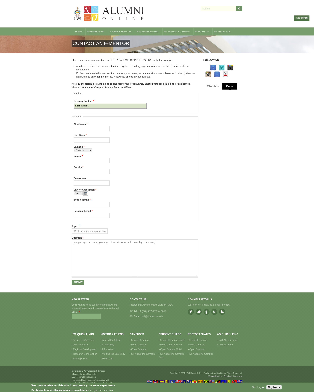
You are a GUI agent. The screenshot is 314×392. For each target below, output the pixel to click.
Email (76, 311)
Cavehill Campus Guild (172, 340)
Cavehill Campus (140, 340)
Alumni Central (147, 32)
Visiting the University (113, 354)
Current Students (176, 32)
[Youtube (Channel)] (225, 76)
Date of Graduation (85, 189)
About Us (201, 32)
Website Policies (215, 376)
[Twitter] (222, 69)
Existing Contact (84, 101)
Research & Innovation (85, 354)
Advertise (238, 376)
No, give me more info (101, 390)
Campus (79, 146)
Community (108, 344)
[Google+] (230, 69)
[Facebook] (213, 69)
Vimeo (214, 312)
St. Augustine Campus (143, 354)
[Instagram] (208, 76)
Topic (75, 226)
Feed (222, 312)
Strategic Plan (80, 358)
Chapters (213, 86)
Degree (78, 156)
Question (77, 237)
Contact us (222, 32)
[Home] (109, 14)
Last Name (80, 135)
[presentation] (85, 193)
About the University (83, 340)
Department (80, 178)
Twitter (199, 312)
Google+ (207, 312)
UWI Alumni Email (227, 340)
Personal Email (83, 211)
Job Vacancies (80, 344)
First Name (80, 124)
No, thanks (274, 387)
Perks (230, 86)
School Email (82, 199)
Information (108, 349)
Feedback (228, 376)
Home (78, 31)
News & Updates (120, 32)
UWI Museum (225, 344)
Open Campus (138, 349)
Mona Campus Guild (171, 344)
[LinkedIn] (217, 76)
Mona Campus (138, 344)
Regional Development (85, 349)
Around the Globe (111, 340)
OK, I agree (258, 387)
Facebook (191, 312)
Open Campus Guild (171, 349)
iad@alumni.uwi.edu (152, 316)
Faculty (78, 167)
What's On (107, 358)
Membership (95, 32)
